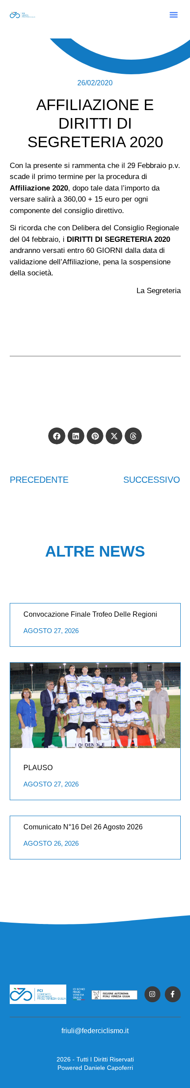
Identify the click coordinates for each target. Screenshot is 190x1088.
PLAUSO (38, 767)
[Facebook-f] (173, 994)
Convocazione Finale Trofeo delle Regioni (90, 614)
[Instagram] (152, 994)
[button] (173, 14)
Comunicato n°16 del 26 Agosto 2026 (83, 827)
